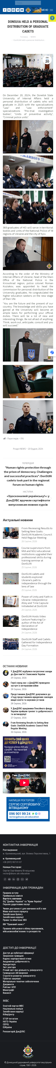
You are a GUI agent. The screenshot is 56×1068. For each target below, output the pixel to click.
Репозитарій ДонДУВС (14, 1031)
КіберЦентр (8, 1014)
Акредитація (9, 964)
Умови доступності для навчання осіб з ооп (24, 908)
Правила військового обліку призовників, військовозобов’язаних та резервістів (23, 930)
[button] (52, 18)
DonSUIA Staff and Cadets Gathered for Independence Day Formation (37, 642)
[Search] (38, 3)
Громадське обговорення (15, 973)
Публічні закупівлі (12, 978)
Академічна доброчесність (16, 961)
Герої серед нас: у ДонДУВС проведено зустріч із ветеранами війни (30, 684)
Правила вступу (10, 893)
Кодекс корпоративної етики (17, 958)
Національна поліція (13, 1008)
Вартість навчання (12, 898)
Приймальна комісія (13, 895)
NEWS (8, 57)
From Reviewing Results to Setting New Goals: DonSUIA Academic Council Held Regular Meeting (37, 533)
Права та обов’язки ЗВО (15, 920)
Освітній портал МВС (13, 1006)
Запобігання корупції (13, 917)
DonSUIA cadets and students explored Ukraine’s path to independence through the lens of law (36, 580)
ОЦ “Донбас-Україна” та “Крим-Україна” (22, 901)
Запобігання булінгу (13, 914)
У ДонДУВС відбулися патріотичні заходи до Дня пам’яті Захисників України (31, 673)
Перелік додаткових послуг (16, 904)
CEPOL (6, 1024)
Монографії (8, 990)
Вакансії (7, 993)
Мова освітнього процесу (15, 911)
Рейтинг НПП (9, 987)
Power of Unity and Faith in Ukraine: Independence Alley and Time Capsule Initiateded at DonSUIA (37, 601)
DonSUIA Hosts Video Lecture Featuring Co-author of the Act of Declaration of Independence (34, 622)
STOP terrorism (10, 1018)
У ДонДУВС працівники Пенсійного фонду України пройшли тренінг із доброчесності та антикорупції (32, 711)
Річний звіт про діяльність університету (23, 970)
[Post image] (11, 533)
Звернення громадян (13, 955)
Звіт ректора (9, 967)
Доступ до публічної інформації (18, 953)
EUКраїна (7, 1027)
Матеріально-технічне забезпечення (21, 981)
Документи (8, 984)
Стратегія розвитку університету (19, 975)
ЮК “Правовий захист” (14, 924)
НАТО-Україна (10, 1021)
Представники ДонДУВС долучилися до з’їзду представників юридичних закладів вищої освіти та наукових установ (32, 697)
